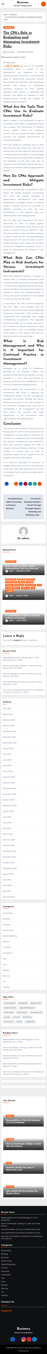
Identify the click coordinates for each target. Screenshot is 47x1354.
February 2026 (9, 720)
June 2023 (7, 885)
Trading (9, 591)
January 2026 (9, 726)
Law (39, 585)
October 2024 (8, 800)
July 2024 (7, 817)
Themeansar (23, 1351)
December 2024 (9, 788)
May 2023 (7, 891)
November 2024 (9, 794)
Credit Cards (11, 582)
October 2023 (8, 863)
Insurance (19, 585)
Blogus (36, 1348)
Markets (16, 588)
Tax (32, 588)
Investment (8, 27)
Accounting (10, 579)
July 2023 (7, 880)
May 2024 (7, 828)
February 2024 (9, 840)
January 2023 (9, 897)
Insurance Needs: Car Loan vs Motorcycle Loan (22, 674)
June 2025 (7, 760)
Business (22, 2)
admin (12, 52)
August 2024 (8, 811)
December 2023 (9, 851)
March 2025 (8, 771)
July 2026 (7, 709)
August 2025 (8, 748)
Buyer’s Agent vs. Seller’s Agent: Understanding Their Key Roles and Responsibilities (21, 568)
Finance (9, 585)
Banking (21, 579)
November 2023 (9, 857)
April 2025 (7, 766)
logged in (17, 640)
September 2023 (10, 868)
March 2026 (8, 714)
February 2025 (9, 777)
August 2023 (8, 874)
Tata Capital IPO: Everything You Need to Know (22, 682)
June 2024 (7, 823)
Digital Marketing (26, 582)
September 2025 (10, 743)
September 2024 (10, 806)
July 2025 (7, 754)
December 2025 (9, 731)
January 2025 (9, 783)
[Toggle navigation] (3, 4)
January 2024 (9, 845)
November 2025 (9, 737)
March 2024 (8, 834)
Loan (8, 588)
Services (25, 588)
